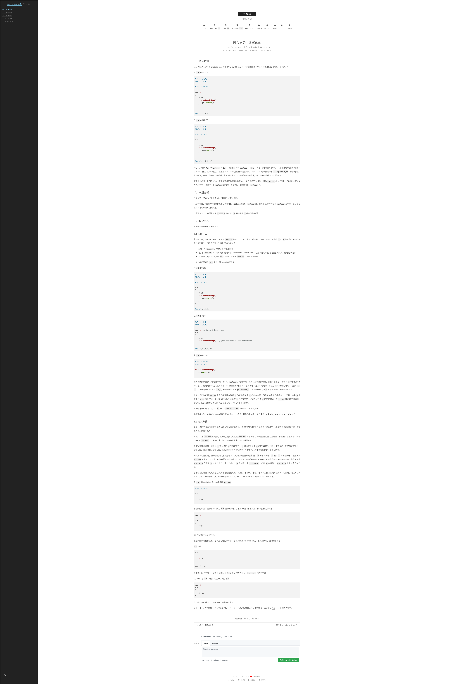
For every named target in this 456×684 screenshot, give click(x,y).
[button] (5, 675)
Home (204, 28)
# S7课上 (247, 619)
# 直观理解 (238, 619)
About (281, 28)
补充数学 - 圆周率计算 (204, 625)
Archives (237, 28)
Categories (214, 28)
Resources (249, 28)
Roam (275, 28)
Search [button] (289, 28)
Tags (226, 28)
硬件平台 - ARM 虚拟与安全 (287, 625)
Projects (259, 28)
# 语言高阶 (255, 619)
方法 (273, 608)
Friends (267, 28)
